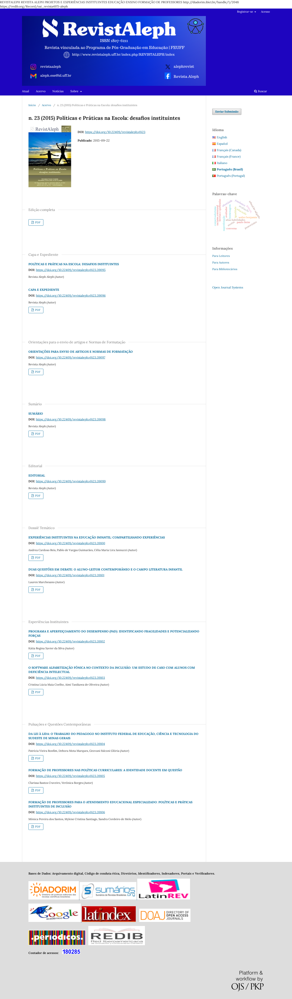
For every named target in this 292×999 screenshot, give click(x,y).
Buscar (262, 91)
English (222, 137)
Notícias (57, 91)
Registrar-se (245, 11)
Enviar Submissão (226, 111)
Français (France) (228, 156)
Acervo (41, 91)
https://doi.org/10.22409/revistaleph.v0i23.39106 (70, 812)
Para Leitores (221, 256)
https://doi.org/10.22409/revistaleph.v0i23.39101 (70, 575)
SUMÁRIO (35, 413)
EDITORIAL (36, 475)
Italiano (222, 163)
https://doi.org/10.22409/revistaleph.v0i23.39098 (71, 419)
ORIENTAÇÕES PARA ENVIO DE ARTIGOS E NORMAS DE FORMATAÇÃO (80, 352)
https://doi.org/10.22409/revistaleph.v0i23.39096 (71, 295)
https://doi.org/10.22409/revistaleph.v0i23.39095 (71, 270)
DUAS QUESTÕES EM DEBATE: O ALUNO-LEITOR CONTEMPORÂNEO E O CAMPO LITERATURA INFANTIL (105, 569)
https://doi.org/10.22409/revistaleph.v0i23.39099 (71, 481)
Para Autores (220, 262)
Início (32, 105)
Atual (25, 91)
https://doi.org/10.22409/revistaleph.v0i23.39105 (70, 776)
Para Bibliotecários (224, 269)
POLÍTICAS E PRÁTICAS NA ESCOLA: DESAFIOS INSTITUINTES (73, 264)
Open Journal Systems (227, 287)
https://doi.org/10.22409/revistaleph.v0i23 (115, 132)
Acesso (265, 11)
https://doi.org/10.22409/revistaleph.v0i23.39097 (70, 357)
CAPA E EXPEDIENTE (43, 290)
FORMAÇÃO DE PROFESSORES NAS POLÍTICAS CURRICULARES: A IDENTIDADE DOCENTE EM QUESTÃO (105, 770)
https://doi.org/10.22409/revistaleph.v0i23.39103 (70, 678)
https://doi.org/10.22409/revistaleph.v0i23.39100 (70, 543)
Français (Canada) (229, 150)
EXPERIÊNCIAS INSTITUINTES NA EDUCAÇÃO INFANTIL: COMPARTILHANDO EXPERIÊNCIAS (96, 537)
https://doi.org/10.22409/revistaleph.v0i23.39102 (70, 641)
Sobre (74, 91)
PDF (37, 222)
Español (222, 144)
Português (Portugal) (231, 176)
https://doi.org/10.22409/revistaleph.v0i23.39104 (70, 744)
